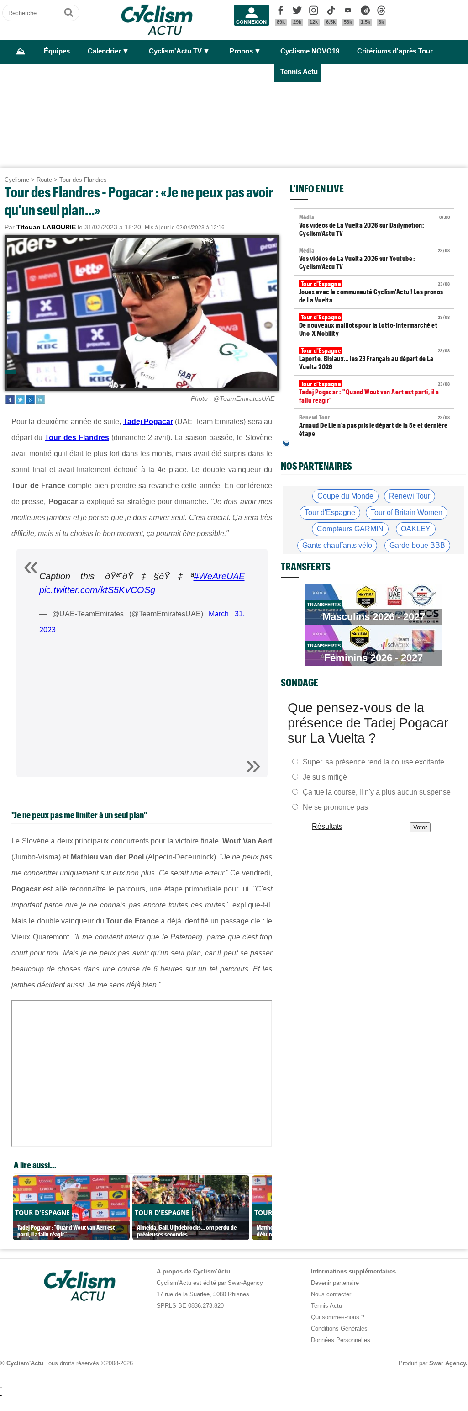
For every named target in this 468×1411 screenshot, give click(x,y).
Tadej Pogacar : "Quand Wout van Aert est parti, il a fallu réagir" (374, 392)
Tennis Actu (299, 71)
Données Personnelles (340, 1340)
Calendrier (104, 51)
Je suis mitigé (325, 776)
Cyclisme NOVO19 (309, 51)
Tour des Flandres (83, 179)
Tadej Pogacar (148, 421)
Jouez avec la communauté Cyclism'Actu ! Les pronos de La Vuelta (374, 292)
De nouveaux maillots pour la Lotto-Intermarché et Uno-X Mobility (374, 325)
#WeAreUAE (219, 576)
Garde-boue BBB (417, 545)
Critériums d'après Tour (395, 51)
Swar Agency (447, 1363)
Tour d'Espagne (330, 512)
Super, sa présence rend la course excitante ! (375, 761)
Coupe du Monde (345, 496)
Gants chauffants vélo (337, 545)
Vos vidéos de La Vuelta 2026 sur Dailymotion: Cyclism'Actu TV (374, 225)
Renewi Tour (409, 496)
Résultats (327, 826)
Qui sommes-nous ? (337, 1317)
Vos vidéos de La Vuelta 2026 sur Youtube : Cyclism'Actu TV (374, 259)
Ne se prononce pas (335, 807)
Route (44, 179)
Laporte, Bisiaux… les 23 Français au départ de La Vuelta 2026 (374, 359)
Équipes (57, 51)
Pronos (241, 51)
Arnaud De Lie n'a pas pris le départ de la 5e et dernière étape (374, 425)
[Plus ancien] (286, 443)
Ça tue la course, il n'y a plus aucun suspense (377, 792)
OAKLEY (416, 529)
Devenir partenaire (335, 1282)
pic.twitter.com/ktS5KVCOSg (97, 590)
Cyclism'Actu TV (175, 51)
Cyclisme (17, 179)
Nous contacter (331, 1294)
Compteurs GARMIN (350, 529)
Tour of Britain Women (406, 512)
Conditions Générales (339, 1328)
